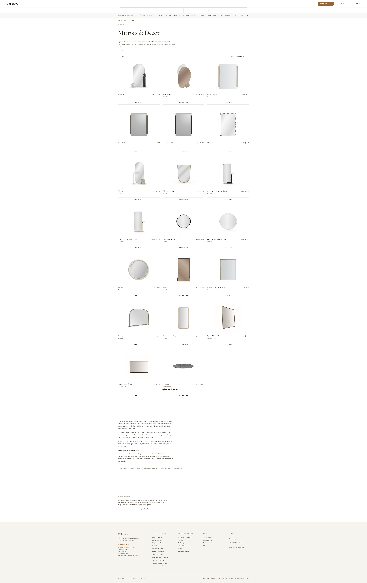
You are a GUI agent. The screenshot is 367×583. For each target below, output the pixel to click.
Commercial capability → (236, 542)
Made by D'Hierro (224, 15)
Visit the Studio (207, 543)
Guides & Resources (184, 546)
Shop (120, 20)
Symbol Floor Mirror (214, 336)
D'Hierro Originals (140, 509)
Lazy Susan (167, 384)
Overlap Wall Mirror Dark (172, 239)
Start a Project (345, 3)
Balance (121, 94)
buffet (150, 423)
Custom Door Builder (158, 566)
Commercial (291, 4)
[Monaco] (139, 173)
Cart (357, 3)
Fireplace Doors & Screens (159, 563)
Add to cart (138, 102)
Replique (121, 336)
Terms (247, 578)
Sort (232, 56)
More (311, 4)
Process (280, 4)
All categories (178, 468)
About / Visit (205, 578)
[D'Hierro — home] (12, 4)
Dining (168, 15)
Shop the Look (239, 15)
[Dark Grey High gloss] (166, 389)
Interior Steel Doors (157, 549)
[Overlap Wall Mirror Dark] (183, 221)
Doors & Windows (139, 10)
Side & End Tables (166, 468)
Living (161, 15)
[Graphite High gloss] (174, 389)
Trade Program (207, 537)
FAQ (204, 546)
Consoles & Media (135, 468)
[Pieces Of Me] (183, 269)
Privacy (231, 578)
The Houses (211, 15)
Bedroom (176, 15)
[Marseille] (228, 124)
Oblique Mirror (168, 191)
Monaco (121, 191)
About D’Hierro (207, 540)
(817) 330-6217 (122, 551)
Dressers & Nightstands (150, 468)
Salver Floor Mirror (170, 336)
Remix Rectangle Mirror (216, 288)
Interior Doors (167, 10)
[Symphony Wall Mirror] (139, 366)
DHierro (124, 534)
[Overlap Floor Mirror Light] (139, 221)
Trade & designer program (236, 547)
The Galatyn (181, 543)
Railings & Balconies (210, 10)
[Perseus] (139, 269)
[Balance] (139, 76)
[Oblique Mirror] (183, 173)
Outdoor (201, 15)
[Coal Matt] (164, 389)
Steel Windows (159, 10)
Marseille (210, 143)
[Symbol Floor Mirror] (228, 317)
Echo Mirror (167, 94)
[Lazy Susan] (183, 366)
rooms (120, 437)
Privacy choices (239, 578)
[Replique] (139, 317)
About (301, 4)
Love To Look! (212, 94)
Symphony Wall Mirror (126, 384)
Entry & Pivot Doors (157, 543)
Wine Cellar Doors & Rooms (160, 557)
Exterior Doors (151, 10)
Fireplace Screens (237, 10)
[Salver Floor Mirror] (183, 317)
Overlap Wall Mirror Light (216, 239)
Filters (124, 56)
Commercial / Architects (185, 537)
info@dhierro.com (123, 553)
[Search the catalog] (248, 15)
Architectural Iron (196, 10)
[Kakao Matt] (177, 389)
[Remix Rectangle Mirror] (228, 269)
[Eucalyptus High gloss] (171, 389)
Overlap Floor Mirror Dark (217, 191)
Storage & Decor (189, 15)
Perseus (120, 288)
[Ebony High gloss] (169, 389)
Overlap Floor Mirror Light (128, 239)
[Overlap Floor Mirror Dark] (228, 173)
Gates (217, 10)
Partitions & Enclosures (225, 10)
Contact (213, 578)
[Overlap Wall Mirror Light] (228, 221)
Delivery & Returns (222, 578)
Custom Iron (146, 15)
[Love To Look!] (228, 76)
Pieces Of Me (167, 288)
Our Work (180, 540)
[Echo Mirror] (183, 76)
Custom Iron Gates (157, 554)
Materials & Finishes (183, 551)
